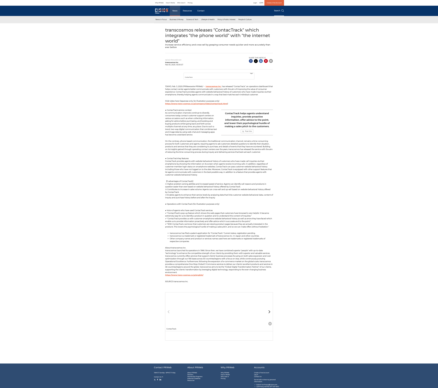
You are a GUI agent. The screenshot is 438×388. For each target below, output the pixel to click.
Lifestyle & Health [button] (208, 19)
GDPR (261, 3)
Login (255, 3)
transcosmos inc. (213, 89)
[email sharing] (271, 61)
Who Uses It (181, 3)
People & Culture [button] (245, 19)
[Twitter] (155, 379)
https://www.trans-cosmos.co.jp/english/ (184, 277)
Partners (190, 374)
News (174, 11)
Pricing (190, 3)
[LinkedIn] (160, 379)
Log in (256, 374)
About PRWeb (192, 373)
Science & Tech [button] (192, 19)
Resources (187, 11)
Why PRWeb (159, 3)
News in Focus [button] (161, 19)
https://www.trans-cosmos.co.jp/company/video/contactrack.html (196, 106)
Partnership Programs (194, 376)
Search (277, 11)
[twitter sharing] (256, 61)
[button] (219, 74)
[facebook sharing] (251, 61)
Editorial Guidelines (193, 378)
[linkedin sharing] (261, 61)
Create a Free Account (274, 3)
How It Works (170, 3)
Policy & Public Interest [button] (226, 19)
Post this (248, 134)
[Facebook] (157, 379)
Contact (200, 11)
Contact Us (158, 377)
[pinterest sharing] (266, 61)
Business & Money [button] (176, 19)
